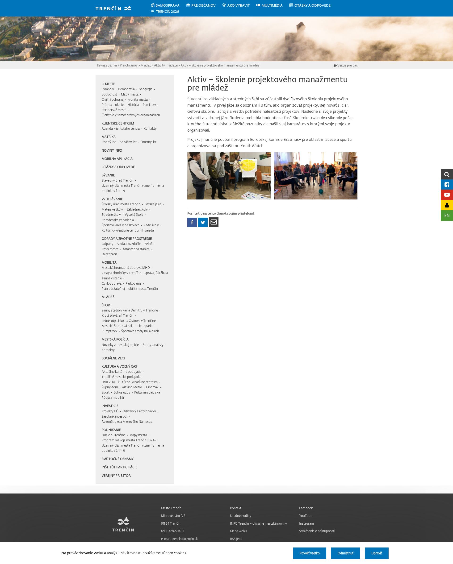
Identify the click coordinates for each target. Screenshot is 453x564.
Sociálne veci (113, 358)
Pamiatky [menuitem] (149, 105)
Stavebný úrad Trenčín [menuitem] (118, 180)
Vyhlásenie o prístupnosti (317, 531)
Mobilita (109, 262)
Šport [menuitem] (105, 392)
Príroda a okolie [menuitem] (113, 105)
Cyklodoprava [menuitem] (112, 283)
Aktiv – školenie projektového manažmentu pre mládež (220, 65)
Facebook (306, 508)
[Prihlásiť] (447, 205)
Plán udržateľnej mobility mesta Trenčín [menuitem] (130, 288)
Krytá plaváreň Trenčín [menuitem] (118, 315)
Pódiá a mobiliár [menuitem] (113, 397)
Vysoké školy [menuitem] (134, 214)
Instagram (306, 523)
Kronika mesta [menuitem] (137, 99)
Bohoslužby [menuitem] (121, 392)
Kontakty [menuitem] (150, 128)
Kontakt (235, 508)
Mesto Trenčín (171, 508)
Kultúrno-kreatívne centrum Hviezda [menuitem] (128, 230)
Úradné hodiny (240, 516)
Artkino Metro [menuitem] (132, 387)
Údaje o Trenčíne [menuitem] (114, 435)
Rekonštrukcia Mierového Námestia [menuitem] (127, 421)
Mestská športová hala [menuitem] (118, 326)
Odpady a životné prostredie (127, 238)
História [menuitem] (133, 105)
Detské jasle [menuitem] (152, 204)
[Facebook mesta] (447, 184)
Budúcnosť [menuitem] (109, 94)
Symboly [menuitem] (108, 89)
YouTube (305, 516)
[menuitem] (168, 5)
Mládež (146, 65)
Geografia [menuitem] (145, 89)
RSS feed (236, 539)
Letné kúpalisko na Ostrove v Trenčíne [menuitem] (129, 321)
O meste (108, 84)
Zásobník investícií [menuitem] (114, 416)
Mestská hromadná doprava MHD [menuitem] (126, 267)
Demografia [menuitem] (126, 89)
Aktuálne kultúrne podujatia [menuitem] (121, 371)
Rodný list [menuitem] (109, 142)
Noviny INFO (112, 150)
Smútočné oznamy (118, 459)
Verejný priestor (116, 475)
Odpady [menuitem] (107, 244)
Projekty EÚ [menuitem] (110, 411)
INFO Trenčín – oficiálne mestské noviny (258, 523)
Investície (110, 406)
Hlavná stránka (106, 65)
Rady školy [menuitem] (151, 225)
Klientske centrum (118, 123)
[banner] (115, 9)
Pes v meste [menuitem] (110, 249)
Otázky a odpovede (118, 167)
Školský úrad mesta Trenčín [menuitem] (121, 204)
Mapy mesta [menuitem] (129, 94)
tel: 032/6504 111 (172, 531)
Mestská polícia (115, 339)
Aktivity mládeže (166, 65)
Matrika (109, 137)
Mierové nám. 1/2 (173, 516)
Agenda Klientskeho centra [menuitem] (121, 128)
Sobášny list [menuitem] (128, 142)
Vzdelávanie (112, 199)
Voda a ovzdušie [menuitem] (129, 244)
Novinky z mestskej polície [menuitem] (120, 345)
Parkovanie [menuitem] (133, 283)
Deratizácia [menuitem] (109, 254)
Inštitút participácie (119, 467)
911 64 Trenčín (170, 523)
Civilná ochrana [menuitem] (112, 99)
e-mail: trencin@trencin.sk (179, 539)
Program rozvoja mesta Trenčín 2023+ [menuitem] (129, 440)
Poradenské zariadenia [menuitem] (118, 220)
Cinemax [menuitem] (152, 387)
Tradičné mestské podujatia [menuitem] (121, 377)
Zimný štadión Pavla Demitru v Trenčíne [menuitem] (130, 310)
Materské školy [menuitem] (112, 209)
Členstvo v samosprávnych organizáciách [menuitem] (131, 115)
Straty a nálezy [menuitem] (153, 345)
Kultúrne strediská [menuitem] (147, 392)
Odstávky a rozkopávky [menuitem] (139, 411)
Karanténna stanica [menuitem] (136, 249)
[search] (447, 174)
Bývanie (108, 175)
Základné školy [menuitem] (137, 209)
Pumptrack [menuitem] (109, 331)
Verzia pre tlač (347, 65)
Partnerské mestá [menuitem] (114, 110)
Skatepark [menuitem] (145, 326)
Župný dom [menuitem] (110, 387)
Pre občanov (129, 65)
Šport (107, 305)
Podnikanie (111, 430)
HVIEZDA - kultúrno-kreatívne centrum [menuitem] (130, 382)
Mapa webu (238, 531)
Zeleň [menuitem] (148, 244)
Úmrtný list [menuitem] (148, 142)
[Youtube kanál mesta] (447, 195)
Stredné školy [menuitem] (111, 214)
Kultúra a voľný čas (119, 366)
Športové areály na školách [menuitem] (120, 225)
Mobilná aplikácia (117, 159)
